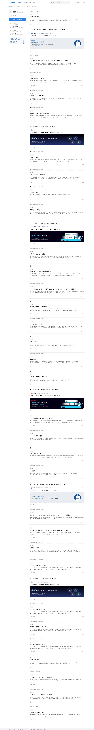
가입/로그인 (74, 2)
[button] (51, 2)
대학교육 (78, 2)
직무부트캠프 (25, 2)
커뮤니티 (19, 2)
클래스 (30, 2)
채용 (34, 2)
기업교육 (83, 2)
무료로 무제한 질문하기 (17, 19)
